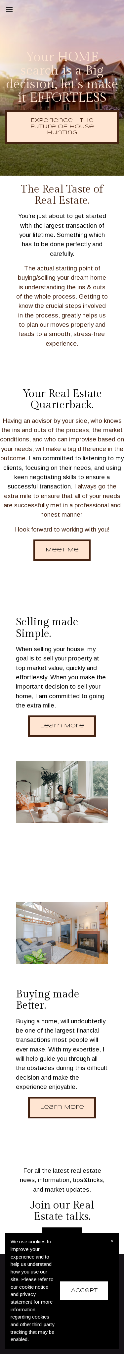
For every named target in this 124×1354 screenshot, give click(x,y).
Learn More (62, 725)
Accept (84, 1290)
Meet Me (62, 549)
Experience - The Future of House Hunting (62, 126)
